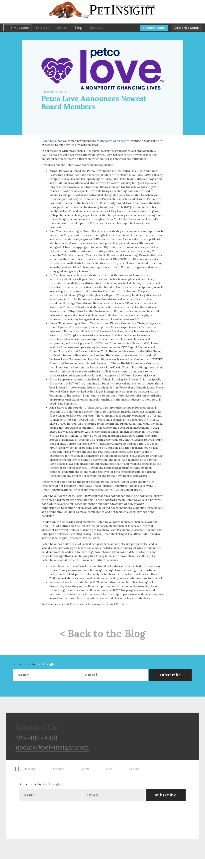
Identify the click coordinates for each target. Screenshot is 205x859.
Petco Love (49, 141)
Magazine (21, 27)
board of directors (117, 141)
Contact (96, 27)
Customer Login (187, 27)
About (62, 27)
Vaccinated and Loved (63, 582)
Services (42, 27)
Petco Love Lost (60, 566)
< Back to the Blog (103, 633)
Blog (78, 27)
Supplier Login (154, 27)
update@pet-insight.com (52, 747)
